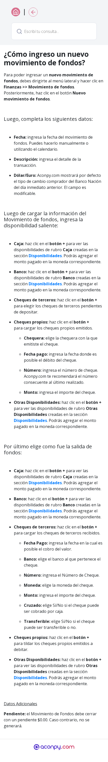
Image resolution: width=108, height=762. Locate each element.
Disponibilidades (45, 255)
